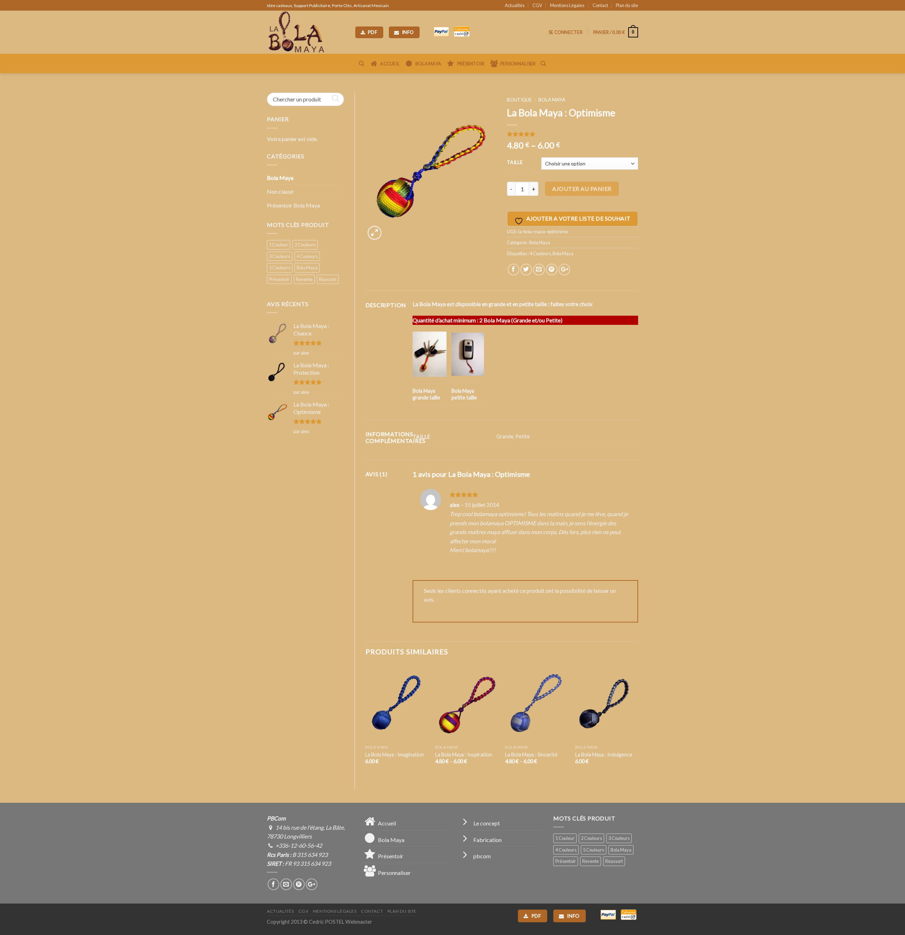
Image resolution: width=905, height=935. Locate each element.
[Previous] (366, 720)
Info (407, 32)
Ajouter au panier (581, 188)
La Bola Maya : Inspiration (463, 755)
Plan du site (627, 5)
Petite (522, 436)
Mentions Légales (567, 5)
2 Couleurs (305, 244)
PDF (372, 32)
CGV (537, 5)
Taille (514, 162)
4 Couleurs (307, 256)
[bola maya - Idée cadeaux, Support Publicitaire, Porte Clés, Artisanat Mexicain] (306, 32)
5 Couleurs (279, 267)
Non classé (280, 191)
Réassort (328, 279)
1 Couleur (278, 244)
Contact (600, 5)
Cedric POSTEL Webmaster (340, 922)
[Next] (637, 720)
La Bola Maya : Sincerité (531, 755)
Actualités (515, 5)
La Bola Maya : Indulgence (603, 755)
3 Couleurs (279, 256)
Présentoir (279, 279)
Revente (304, 279)
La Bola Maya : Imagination (394, 755)
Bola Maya (280, 177)
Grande (504, 436)
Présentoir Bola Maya (293, 205)
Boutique (519, 100)
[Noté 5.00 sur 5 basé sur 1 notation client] (572, 134)
